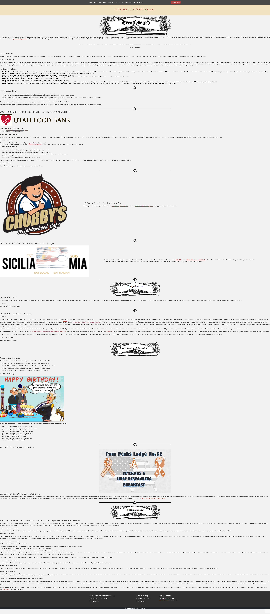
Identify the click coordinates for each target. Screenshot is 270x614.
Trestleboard (117, 2)
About (95, 2)
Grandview (109, 332)
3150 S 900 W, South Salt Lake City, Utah (17, 130)
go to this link (32, 143)
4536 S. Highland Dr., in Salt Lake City (196, 260)
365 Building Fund (127, 2)
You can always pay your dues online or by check (86, 323)
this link (65, 321)
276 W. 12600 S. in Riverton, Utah (144, 206)
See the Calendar (164, 600)
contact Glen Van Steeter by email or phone (152, 498)
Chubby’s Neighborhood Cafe (120, 206)
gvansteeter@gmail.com (20, 39)
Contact (141, 2)
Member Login (176, 2)
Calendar (135, 2)
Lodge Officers (102, 2)
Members (110, 2)
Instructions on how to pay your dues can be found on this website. (49, 332)
